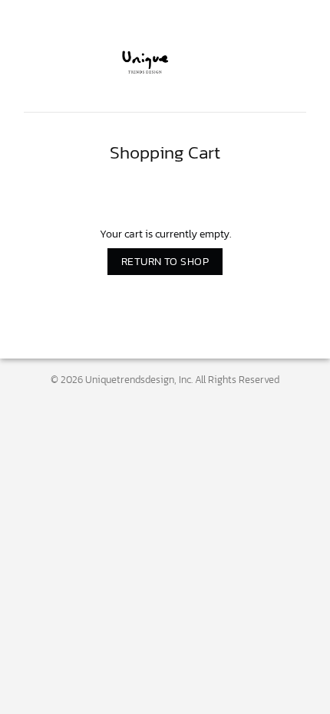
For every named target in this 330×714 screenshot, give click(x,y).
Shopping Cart (165, 153)
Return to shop (165, 262)
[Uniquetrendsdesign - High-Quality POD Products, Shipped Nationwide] (165, 62)
